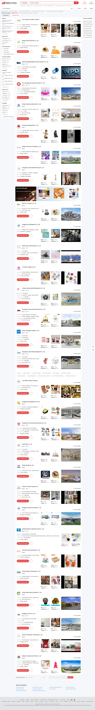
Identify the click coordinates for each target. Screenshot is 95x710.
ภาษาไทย (74, 701)
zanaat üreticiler (29, 5)
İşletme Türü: (19, 67)
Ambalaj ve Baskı (7, 26)
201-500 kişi (6, 97)
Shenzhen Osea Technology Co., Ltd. (31, 550)
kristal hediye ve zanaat (70, 375)
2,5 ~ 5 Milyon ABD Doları (7, 76)
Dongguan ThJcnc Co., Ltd (28, 613)
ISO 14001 (5, 60)
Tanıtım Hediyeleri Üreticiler (89, 35)
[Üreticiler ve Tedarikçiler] (9, 2)
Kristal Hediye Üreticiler (88, 37)
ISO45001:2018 (6, 66)
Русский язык (51, 701)
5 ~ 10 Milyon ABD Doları (7, 82)
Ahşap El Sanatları (32, 375)
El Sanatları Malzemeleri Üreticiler (55, 687)
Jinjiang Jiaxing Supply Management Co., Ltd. (33, 288)
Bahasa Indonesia (90, 701)
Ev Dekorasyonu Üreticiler (88, 26)
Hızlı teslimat (6, 52)
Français (27, 701)
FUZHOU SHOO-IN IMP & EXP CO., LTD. (31, 104)
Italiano (46, 701)
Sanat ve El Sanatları (6, 28)
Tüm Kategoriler (6, 8)
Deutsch (36, 701)
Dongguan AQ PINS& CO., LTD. (31, 224)
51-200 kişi (6, 95)
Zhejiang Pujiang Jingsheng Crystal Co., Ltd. (33, 529)
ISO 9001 (5, 62)
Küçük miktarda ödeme (9, 54)
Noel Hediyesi (56, 373)
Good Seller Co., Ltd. (27, 444)
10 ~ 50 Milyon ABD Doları (7, 84)
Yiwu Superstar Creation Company (30, 19)
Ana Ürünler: (19, 24)
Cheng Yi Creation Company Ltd (30, 486)
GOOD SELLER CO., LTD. (28, 465)
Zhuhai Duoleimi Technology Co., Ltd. (31, 571)
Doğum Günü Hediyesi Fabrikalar (39, 690)
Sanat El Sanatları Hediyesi (44, 375)
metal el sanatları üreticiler (60, 5)
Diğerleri (5, 64)
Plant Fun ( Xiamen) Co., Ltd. (29, 203)
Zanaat (19, 373)
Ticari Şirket (6, 38)
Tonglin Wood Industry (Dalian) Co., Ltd (31, 592)
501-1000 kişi (6, 98)
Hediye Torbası (26, 373)
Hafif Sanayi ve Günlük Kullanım (7, 21)
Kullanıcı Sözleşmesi (35, 699)
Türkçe (78, 701)
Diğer (4, 43)
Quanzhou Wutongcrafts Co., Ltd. (30, 125)
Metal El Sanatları (47, 373)
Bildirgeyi (27, 699)
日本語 (23, 701)
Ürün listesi (5, 15)
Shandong (5, 109)
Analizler (68, 699)
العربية (61, 701)
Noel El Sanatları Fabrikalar (21, 690)
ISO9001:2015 (6, 58)
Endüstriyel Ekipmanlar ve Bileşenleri (7, 31)
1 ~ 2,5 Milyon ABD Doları (7, 79)
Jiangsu (5, 110)
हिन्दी (70, 701)
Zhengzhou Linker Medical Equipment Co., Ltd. (33, 351)
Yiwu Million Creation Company (30, 380)
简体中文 (14, 701)
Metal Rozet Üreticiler (20, 687)
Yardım (79, 8)
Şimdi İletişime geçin (23, 32)
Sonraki (69, 677)
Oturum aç (91, 3)
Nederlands (66, 701)
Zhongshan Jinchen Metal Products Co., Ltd (33, 167)
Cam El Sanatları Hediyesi (57, 375)
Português (41, 701)
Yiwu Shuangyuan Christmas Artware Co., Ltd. (33, 83)
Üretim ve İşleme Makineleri (8, 24)
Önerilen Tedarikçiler (87, 18)
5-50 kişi (5, 91)
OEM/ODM (6, 48)
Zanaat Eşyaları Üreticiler (37, 687)
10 (26, 677)
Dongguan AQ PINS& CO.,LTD (31, 401)
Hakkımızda (22, 699)
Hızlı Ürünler (62, 699)
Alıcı (72, 8)
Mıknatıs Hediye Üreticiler (88, 23)
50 (31, 677)
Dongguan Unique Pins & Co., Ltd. (31, 507)
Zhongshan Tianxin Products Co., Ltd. (34, 309)
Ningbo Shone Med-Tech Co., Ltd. (30, 40)
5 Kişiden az (6, 93)
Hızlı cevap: (19, 26)
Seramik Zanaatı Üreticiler (88, 32)
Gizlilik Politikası (43, 699)
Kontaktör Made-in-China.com (53, 699)
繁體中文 (18, 701)
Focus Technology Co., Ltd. (47, 704)
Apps (85, 8)
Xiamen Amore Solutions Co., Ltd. (31, 245)
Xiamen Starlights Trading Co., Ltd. (30, 330)
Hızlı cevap (6, 50)
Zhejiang (5, 107)
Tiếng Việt (83, 701)
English (9, 701)
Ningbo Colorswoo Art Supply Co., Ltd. (31, 146)
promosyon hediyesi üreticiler (48, 5)
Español (32, 701)
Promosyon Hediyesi (36, 373)
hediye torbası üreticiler (38, 5)
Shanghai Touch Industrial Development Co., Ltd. (34, 423)
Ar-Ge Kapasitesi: (20, 70)
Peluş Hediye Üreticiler (88, 24)
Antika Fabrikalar (52, 688)
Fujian (4, 112)
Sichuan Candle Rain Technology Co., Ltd (32, 634)
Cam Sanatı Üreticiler (87, 33)
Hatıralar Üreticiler (87, 28)
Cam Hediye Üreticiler (87, 30)
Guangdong (6, 105)
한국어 (57, 701)
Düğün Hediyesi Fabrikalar (71, 688)
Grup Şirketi (5, 42)
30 (29, 677)
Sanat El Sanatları (21, 375)
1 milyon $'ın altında (6, 73)
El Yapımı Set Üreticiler (70, 687)
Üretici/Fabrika (7, 40)
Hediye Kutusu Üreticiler (37, 688)
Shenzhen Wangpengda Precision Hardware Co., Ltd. (35, 62)
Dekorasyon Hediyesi (65, 373)
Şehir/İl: (18, 28)
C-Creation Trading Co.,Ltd (28, 267)
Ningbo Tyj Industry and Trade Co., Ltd (31, 656)
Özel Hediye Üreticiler (20, 688)
